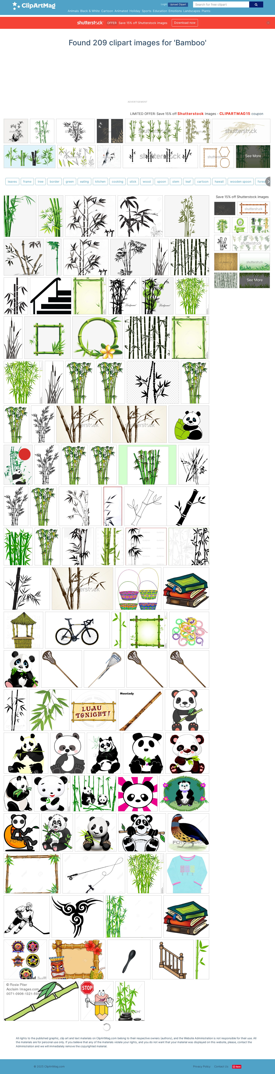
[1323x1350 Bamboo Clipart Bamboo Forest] (190, 258)
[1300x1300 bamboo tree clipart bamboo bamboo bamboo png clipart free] (140, 218)
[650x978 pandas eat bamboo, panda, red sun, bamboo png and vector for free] (18, 466)
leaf (188, 181)
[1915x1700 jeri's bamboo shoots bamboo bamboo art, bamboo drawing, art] (90, 218)
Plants (206, 11)
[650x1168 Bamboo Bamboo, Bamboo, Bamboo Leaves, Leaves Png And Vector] (50, 218)
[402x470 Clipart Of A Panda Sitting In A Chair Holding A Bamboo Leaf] (21, 834)
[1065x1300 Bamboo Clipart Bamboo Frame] (89, 298)
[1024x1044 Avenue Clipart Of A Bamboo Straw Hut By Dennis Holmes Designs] (23, 632)
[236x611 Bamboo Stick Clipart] (119, 631)
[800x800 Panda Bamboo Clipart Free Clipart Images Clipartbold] (137, 795)
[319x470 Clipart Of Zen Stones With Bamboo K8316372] (130, 1002)
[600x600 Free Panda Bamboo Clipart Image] (26, 755)
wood (147, 181)
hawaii (219, 181)
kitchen (100, 181)
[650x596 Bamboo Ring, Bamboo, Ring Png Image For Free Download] (98, 339)
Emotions (175, 11)
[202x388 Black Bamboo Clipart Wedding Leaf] (15, 712)
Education (160, 11)
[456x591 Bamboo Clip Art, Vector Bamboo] (124, 298)
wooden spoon (240, 181)
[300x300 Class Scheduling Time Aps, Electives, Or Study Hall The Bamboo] (186, 590)
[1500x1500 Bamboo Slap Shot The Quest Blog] (27, 918)
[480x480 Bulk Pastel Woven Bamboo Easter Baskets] (138, 590)
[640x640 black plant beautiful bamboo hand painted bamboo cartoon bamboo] (130, 259)
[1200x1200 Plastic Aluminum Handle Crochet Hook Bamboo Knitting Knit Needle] (189, 631)
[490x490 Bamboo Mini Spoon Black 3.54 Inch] (128, 961)
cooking (117, 181)
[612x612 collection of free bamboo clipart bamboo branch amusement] (27, 590)
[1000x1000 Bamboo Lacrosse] (104, 671)
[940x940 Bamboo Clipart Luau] (93, 712)
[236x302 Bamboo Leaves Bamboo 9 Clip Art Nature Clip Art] (157, 298)
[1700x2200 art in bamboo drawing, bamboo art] (78, 548)
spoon (161, 181)
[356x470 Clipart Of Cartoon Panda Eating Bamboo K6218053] (57, 834)
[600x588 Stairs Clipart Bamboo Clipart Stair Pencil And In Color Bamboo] (50, 298)
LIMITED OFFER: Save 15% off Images (173, 114)
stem (175, 181)
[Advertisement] (137, 75)
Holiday (134, 11)
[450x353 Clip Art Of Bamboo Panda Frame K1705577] (184, 795)
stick (133, 181)
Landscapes (191, 11)
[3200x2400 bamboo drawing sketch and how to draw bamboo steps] (147, 466)
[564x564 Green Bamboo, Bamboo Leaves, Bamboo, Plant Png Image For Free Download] (187, 218)
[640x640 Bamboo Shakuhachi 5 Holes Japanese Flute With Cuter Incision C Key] (140, 712)
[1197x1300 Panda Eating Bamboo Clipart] (52, 795)
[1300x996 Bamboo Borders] (32, 875)
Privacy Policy (201, 1066)
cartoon (202, 181)
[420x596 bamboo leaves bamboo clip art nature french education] (18, 548)
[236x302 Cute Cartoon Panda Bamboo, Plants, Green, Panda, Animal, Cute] (67, 755)
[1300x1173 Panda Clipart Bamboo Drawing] (94, 795)
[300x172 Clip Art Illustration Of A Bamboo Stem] (41, 1002)
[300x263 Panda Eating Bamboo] (142, 834)
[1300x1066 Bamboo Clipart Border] (133, 918)
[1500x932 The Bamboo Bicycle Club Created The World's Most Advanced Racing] (77, 632)
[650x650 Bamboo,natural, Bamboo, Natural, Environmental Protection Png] (47, 339)
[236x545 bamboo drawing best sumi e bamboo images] (113, 508)
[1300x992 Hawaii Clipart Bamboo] (77, 961)
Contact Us (221, 1066)
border (54, 181)
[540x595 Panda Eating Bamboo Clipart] (143, 755)
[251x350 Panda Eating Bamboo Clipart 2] (18, 795)
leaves (12, 181)
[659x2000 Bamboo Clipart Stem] (202, 960)
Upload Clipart (178, 4)
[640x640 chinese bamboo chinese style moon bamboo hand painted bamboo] (24, 259)
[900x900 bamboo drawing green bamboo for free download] (80, 508)
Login (164, 4)
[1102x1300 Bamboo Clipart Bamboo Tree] (192, 297)
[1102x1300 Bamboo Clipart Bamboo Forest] (23, 384)
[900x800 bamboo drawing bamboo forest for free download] (153, 384)
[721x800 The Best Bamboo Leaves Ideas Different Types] (49, 712)
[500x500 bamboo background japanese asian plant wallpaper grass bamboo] (189, 548)
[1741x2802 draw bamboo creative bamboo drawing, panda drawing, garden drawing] (80, 384)
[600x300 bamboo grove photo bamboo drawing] (166, 508)
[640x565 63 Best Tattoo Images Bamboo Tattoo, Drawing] (77, 918)
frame (27, 181)
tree (40, 181)
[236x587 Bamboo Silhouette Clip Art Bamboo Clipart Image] (161, 258)
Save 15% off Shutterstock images (242, 197)
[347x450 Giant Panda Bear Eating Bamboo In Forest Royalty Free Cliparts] (104, 755)
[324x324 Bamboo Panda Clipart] (25, 961)
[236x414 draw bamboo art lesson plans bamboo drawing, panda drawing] (42, 426)
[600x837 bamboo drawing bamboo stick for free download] (193, 466)
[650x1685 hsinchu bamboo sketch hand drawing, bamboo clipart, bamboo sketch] (53, 258)
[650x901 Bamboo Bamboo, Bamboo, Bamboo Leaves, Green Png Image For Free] (20, 218)
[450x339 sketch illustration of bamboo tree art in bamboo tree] (83, 426)
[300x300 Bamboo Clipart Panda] (187, 712)
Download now (184, 23)
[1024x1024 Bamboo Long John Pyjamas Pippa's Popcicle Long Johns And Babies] (187, 875)
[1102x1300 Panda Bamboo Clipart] (145, 875)
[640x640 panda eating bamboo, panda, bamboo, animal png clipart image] (189, 426)
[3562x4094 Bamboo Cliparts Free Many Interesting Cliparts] (21, 671)
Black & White (90, 11)
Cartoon (107, 11)
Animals (73, 11)
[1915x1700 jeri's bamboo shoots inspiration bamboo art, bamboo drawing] (85, 259)
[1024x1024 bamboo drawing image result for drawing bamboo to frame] (146, 548)
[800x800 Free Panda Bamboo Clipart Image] (187, 754)
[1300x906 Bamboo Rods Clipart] (94, 875)
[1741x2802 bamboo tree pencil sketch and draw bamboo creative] (110, 384)
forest (262, 181)
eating (84, 181)
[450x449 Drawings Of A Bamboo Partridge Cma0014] (188, 834)
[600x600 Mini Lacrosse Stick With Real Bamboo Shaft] (61, 671)
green (70, 181)
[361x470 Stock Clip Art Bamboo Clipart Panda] (97, 1002)
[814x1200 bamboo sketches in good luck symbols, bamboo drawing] (109, 548)
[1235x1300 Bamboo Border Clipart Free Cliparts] (148, 632)
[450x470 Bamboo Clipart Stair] (172, 961)
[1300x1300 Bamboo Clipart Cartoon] (95, 834)
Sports (146, 11)
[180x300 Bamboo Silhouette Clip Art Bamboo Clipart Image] (16, 297)
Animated (121, 11)
